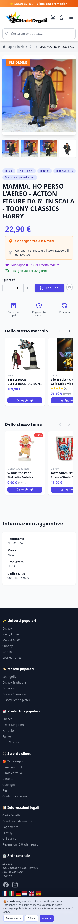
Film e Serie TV (64, 171)
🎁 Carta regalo (13, 761)
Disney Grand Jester (16, 700)
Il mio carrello (12, 773)
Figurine (44, 171)
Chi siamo (9, 839)
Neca (11, 554)
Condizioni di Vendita (17, 821)
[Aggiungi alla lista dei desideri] (69, 287)
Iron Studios (11, 742)
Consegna (9, 785)
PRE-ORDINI (26, 171)
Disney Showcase (14, 694)
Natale (9, 171)
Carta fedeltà (11, 815)
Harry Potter (10, 634)
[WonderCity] (18, 893)
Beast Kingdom (13, 725)
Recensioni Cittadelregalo (20, 844)
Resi (5, 790)
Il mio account (12, 767)
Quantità (8, 280)
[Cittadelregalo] (11, 893)
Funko (6, 736)
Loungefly (9, 677)
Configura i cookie (14, 796)
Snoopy (7, 646)
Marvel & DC (11, 640)
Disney (7, 628)
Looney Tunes (11, 657)
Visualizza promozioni (52, 4)
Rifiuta (31, 918)
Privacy (7, 833)
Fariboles (8, 731)
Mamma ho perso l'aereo (19, 177)
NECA (11, 566)
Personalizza (13, 918)
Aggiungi (27, 400)
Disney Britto (11, 688)
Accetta (46, 918)
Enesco (7, 719)
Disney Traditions (14, 682)
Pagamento (10, 827)
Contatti (8, 779)
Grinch (7, 652)
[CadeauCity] (4, 893)
